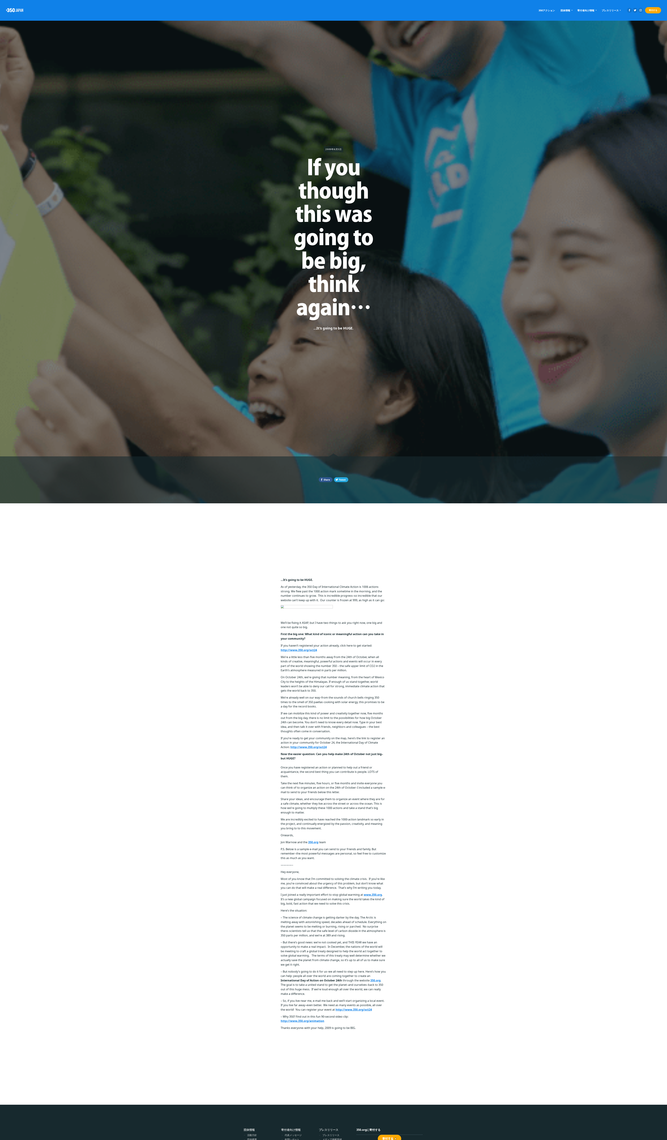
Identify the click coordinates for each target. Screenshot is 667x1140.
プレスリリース (330, 1135)
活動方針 (252, 1135)
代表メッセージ (293, 1135)
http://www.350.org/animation (302, 1021)
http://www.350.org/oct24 (299, 650)
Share (327, 479)
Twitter (635, 10)
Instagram (640, 10)
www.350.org (373, 895)
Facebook (629, 10)
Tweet (342, 479)
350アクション (547, 10)
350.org (313, 842)
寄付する (653, 10)
